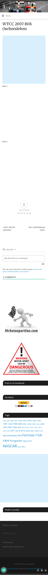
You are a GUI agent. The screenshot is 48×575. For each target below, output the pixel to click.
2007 (10, 427)
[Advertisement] (24, 60)
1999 (15, 424)
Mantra (30, 569)
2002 (30, 424)
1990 (11, 421)
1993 (25, 420)
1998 (10, 424)
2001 (25, 424)
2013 (36, 427)
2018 (18, 430)
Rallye (19, 447)
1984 (4, 421)
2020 (28, 430)
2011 (28, 427)
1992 (20, 420)
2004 (38, 424)
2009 (19, 427)
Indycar (25, 441)
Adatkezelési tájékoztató (13, 546)
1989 (7, 421)
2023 (37, 430)
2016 (8, 431)
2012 (32, 427)
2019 (23, 430)
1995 (34, 420)
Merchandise (7, 542)
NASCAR (10, 445)
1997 (5, 424)
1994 (29, 420)
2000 (20, 424)
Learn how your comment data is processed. (22, 270)
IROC (30, 441)
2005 (42, 424)
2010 (24, 427)
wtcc (24, 446)
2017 (13, 430)
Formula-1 (29, 435)
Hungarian (15, 440)
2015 (4, 431)
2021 (32, 431)
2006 (5, 427)
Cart (41, 431)
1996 (38, 420)
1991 (16, 420)
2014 (40, 427)
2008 (15, 427)
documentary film (12, 435)
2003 (34, 424)
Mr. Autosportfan (11, 569)
